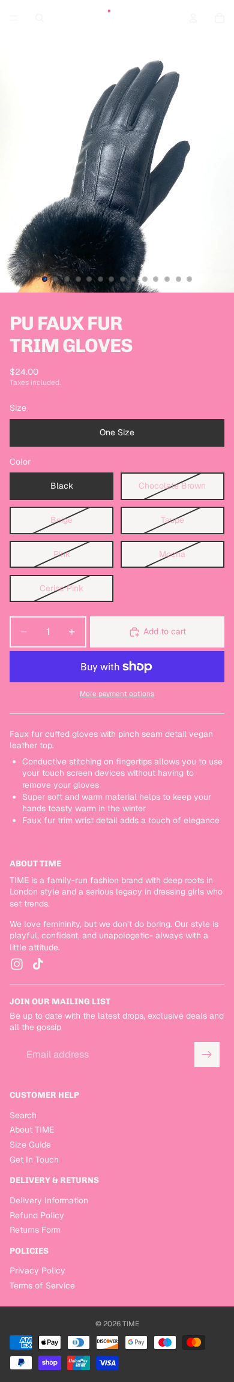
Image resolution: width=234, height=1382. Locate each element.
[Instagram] (17, 965)
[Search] (39, 18)
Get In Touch (34, 1159)
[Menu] (14, 18)
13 (178, 279)
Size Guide (30, 1144)
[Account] (193, 18)
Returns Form (35, 1229)
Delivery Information (49, 1200)
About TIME (32, 1129)
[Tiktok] (38, 965)
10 (144, 279)
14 (189, 279)
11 (156, 279)
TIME (130, 1324)
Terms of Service (42, 1285)
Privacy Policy (37, 1271)
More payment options (117, 693)
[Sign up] (207, 1054)
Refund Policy (37, 1215)
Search (23, 1115)
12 (167, 279)
